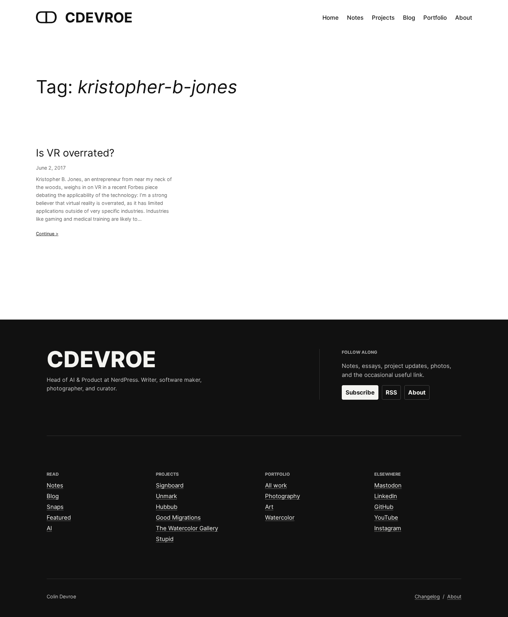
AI (49, 528)
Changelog (427, 596)
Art (269, 506)
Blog (53, 496)
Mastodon (388, 485)
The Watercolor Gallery (187, 528)
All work (276, 485)
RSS (391, 392)
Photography (282, 496)
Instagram (387, 528)
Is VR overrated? (75, 153)
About (417, 392)
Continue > (47, 233)
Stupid (164, 538)
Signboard (170, 485)
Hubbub (166, 506)
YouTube (386, 517)
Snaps (55, 506)
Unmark (166, 496)
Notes (55, 485)
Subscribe (360, 392)
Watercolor (279, 517)
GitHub (383, 506)
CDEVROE (99, 17)
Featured (59, 517)
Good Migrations (178, 517)
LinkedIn (385, 496)
